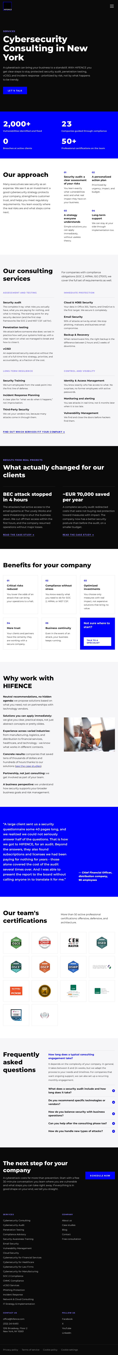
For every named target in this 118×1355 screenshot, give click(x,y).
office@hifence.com (13, 1319)
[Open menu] (112, 6)
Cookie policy (50, 1349)
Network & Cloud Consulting (18, 1299)
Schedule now (100, 1175)
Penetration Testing (13, 1229)
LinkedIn (66, 1333)
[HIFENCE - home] (7, 6)
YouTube (66, 1328)
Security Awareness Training (18, 1239)
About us (67, 1220)
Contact (66, 1234)
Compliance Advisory (14, 1234)
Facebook (67, 1319)
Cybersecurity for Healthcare (18, 1262)
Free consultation (71, 1239)
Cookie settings (69, 1349)
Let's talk (15, 90)
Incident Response (13, 1294)
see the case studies (28, 766)
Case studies (68, 1225)
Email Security (11, 1243)
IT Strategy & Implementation (19, 1303)
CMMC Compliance (13, 1280)
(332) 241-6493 (10, 1323)
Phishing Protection (14, 1290)
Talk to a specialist (93, 641)
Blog (64, 1229)
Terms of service (30, 1349)
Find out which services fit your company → (34, 431)
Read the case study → (18, 534)
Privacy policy (10, 1349)
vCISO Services (11, 1285)
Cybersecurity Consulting (16, 1220)
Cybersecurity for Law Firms (18, 1266)
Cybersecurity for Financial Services (22, 1257)
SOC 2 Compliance (13, 1276)
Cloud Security (11, 1253)
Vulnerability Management (17, 1248)
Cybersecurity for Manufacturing (20, 1271)
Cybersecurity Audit (13, 1225)
